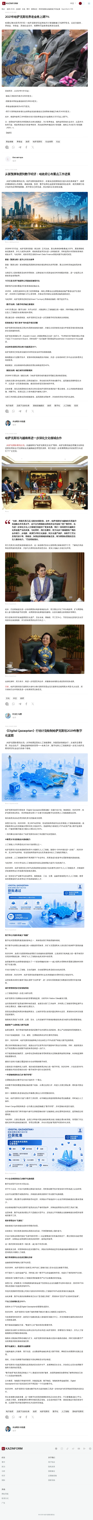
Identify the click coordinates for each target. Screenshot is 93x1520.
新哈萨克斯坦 (77, 1411)
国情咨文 (34, 9)
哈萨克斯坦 (37, 142)
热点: (3, 9)
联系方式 (5, 1498)
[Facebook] (26, 147)
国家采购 (51, 1480)
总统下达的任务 (23, 405)
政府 (27, 142)
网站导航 (5, 1494)
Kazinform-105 (67, 9)
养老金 (19, 142)
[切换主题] (81, 3)
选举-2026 (10, 9)
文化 (8, 698)
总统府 (18, 9)
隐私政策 (51, 1466)
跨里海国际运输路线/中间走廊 (49, 9)
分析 (3, 1471)
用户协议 (51, 1462)
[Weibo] (73, 1448)
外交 (15, 698)
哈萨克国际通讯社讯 (15, 445)
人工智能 (67, 405)
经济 (3, 1476)
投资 (76, 405)
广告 (3, 1503)
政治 (3, 1466)
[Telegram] (20, 147)
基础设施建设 (38, 405)
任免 (23, 9)
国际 (3, 1480)
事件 (28, 9)
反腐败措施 (52, 1476)
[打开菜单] (89, 3)
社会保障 (49, 142)
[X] (33, 147)
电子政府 (9, 405)
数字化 (57, 405)
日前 (7, 686)
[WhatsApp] (13, 147)
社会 (58, 142)
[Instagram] (7, 147)
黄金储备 (9, 142)
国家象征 (51, 1471)
